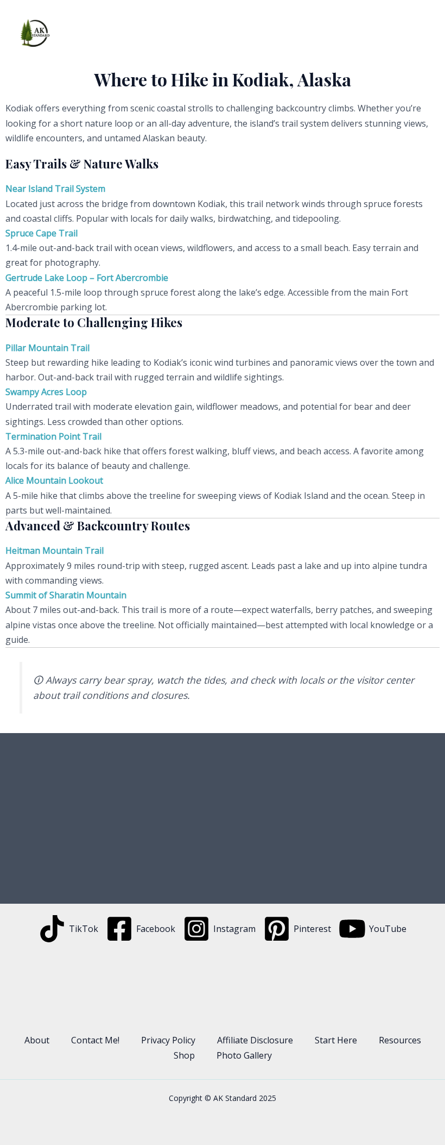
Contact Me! (95, 1040)
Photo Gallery (244, 1055)
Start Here (336, 1040)
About (36, 1040)
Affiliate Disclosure (255, 1040)
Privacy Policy (168, 1040)
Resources (400, 1040)
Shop (184, 1055)
